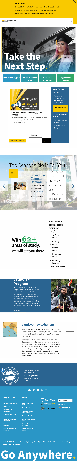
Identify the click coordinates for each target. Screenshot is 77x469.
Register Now (49, 13)
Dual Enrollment (57, 266)
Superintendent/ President (27, 424)
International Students (7, 424)
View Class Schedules (47, 79)
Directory (6, 406)
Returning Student (54, 242)
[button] (44, 140)
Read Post (34, 135)
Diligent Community (10, 403)
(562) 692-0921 (33, 376)
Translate (65, 407)
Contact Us (27, 380)
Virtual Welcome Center (29, 79)
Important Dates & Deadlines (9, 419)
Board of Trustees (28, 416)
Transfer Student (54, 249)
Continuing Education (55, 261)
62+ (29, 239)
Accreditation (26, 408)
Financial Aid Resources (7, 410)
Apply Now (67, 57)
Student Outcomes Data (28, 419)
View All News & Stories (16, 140)
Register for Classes (65, 79)
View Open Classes (38, 13)
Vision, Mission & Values (27, 429)
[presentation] (43, 140)
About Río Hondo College (28, 404)
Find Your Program (11, 77)
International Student (56, 255)
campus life (39, 191)
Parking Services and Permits (10, 429)
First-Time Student (54, 236)
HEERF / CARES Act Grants (9, 415)
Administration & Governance (27, 412)
